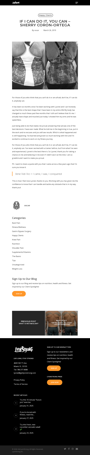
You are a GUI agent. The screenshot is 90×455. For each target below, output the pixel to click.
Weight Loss (17, 269)
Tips (14, 260)
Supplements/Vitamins (21, 252)
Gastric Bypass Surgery (21, 231)
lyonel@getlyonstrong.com (25, 373)
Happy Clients (45, 15)
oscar (36, 30)
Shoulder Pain (18, 248)
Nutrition (16, 244)
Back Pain (16, 223)
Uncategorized (18, 264)
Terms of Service (21, 384)
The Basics (16, 256)
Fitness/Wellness (19, 227)
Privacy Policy (19, 380)
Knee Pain (16, 239)
